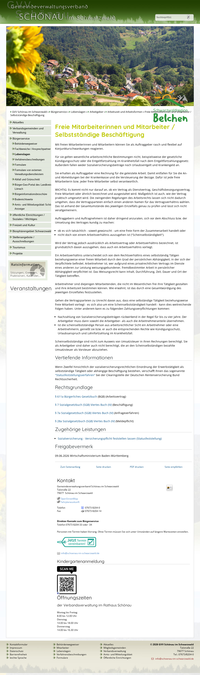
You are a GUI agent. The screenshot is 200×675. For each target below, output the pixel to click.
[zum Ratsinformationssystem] (27, 279)
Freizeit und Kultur (23, 225)
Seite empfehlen (173, 466)
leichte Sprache (18, 657)
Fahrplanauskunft (70, 502)
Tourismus (18, 247)
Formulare (20, 165)
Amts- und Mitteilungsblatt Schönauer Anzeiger (36, 206)
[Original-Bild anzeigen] (67, 593)
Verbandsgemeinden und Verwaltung (28, 130)
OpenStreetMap (69, 498)
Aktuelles (18, 122)
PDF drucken (137, 466)
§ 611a (59, 396)
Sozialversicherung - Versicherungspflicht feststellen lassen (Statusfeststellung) (110, 438)
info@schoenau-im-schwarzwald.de (80, 553)
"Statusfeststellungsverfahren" (75, 375)
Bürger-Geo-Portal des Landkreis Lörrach (33, 186)
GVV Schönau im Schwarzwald (29, 112)
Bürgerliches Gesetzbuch (80, 396)
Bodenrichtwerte (24, 199)
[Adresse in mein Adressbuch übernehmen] (170, 490)
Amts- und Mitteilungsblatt (118, 654)
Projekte (17, 253)
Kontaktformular (19, 644)
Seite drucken (103, 466)
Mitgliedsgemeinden (115, 647)
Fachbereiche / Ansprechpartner (33, 149)
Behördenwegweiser (26, 143)
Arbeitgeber (96, 112)
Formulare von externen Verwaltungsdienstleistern (29, 172)
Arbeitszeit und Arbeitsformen (124, 112)
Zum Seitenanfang (70, 466)
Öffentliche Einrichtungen (117, 657)
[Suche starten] (188, 17)
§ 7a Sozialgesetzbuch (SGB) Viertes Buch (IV (83, 413)
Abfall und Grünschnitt (27, 179)
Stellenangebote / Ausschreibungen (23, 239)
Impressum (16, 647)
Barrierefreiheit (18, 654)
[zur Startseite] (62, 22)
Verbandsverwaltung (115, 651)
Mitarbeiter (63, 647)
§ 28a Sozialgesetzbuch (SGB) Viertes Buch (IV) (85, 421)
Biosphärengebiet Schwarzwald (31, 231)
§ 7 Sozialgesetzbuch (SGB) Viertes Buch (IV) (83, 405)
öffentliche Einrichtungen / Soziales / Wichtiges (28, 217)
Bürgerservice (59, 112)
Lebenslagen (78, 112)
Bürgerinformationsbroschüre (31, 194)
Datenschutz (16, 651)
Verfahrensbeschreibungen (30, 159)
